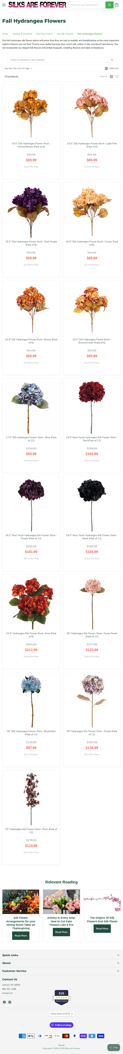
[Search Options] (115, 60)
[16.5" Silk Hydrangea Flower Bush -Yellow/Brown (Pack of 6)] (31, 113)
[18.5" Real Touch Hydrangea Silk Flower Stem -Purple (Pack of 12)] (31, 504)
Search (61, 1045)
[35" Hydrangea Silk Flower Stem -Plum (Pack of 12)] (31, 798)
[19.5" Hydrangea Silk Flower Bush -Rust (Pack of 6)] (31, 602)
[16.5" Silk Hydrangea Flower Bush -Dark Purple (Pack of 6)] (31, 211)
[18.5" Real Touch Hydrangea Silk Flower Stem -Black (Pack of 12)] (91, 504)
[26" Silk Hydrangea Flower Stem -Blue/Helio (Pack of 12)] (31, 700)
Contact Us (7, 993)
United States (60, 1013)
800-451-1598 (9, 989)
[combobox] (87, 5)
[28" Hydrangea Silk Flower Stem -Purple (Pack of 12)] (91, 700)
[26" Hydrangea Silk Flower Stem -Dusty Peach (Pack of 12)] (91, 602)
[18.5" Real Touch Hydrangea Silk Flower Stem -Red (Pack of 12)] (91, 407)
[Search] (109, 5)
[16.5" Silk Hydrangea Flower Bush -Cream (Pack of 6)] (91, 211)
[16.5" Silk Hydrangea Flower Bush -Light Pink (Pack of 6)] (91, 113)
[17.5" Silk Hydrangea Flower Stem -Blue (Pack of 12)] (31, 407)
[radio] (111, 76)
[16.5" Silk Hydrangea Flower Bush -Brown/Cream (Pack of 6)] (91, 309)
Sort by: (17, 68)
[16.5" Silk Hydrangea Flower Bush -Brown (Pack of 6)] (31, 309)
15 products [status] (11, 76)
